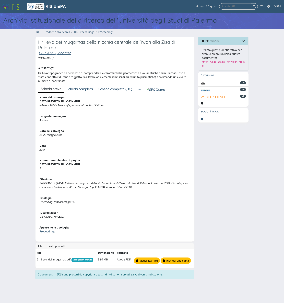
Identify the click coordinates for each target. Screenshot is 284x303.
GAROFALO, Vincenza (55, 53)
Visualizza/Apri (148, 260)
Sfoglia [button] (210, 6)
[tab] (139, 89)
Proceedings (106, 32)
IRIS (38, 32)
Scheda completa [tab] (80, 89)
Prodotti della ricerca (57, 32)
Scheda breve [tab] (51, 89)
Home (199, 6)
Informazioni (212, 41)
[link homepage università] (47, 6)
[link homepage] (12, 6)
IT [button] (261, 6)
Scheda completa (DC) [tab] (115, 89)
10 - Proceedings (84, 32)
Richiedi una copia (177, 260)
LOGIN (276, 6)
